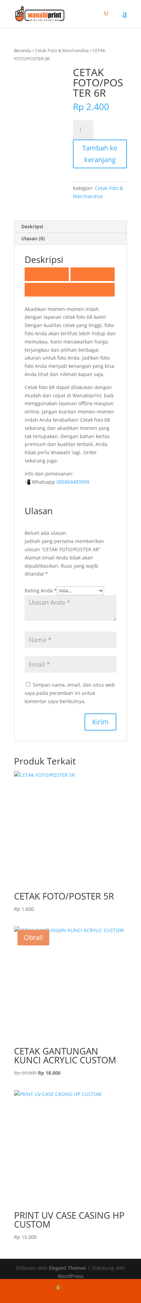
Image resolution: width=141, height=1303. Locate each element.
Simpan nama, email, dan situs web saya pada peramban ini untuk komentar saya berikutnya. (70, 692)
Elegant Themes (67, 1268)
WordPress (71, 1276)
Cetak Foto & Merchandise (62, 50)
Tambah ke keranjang (99, 153)
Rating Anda (41, 590)
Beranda (22, 50)
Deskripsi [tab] (32, 226)
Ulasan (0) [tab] (33, 238)
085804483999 (72, 482)
